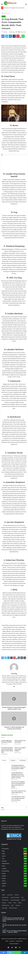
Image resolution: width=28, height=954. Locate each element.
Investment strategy (15, 900)
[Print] (25, 658)
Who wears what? (13, 908)
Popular (13, 760)
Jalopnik (23, 900)
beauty (3, 894)
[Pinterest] (14, 658)
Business (4, 861)
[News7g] (10, 3)
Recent (4, 760)
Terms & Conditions (14, 943)
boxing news (10, 894)
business (17, 894)
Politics (19, 902)
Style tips (18, 905)
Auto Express (5, 848)
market (9, 902)
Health (3, 885)
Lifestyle (4, 868)
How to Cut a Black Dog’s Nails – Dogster (20, 749)
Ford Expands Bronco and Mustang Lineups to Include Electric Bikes (18, 767)
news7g (5, 32)
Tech (3, 858)
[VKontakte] (19, 658)
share (12, 905)
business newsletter (15, 897)
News (3, 851)
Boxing (3, 878)
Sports (3, 856)
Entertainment (5, 863)
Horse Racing (5, 871)
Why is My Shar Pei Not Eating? (20, 741)
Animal (8, 13)
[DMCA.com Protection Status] (14, 837)
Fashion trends (5, 900)
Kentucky (4, 902)
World (3, 853)
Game (3, 866)
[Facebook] (2, 658)
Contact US (12, 941)
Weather (4, 883)
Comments (23, 760)
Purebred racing (5, 905)
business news (5, 897)
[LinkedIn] (8, 658)
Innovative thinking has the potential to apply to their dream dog (7, 750)
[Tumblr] (11, 658)
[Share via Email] (22, 658)
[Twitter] (5, 658)
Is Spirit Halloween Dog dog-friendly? (6, 741)
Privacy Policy (19, 941)
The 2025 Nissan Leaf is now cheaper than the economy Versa (18, 798)
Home (4, 13)
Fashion (4, 876)
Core (22, 897)
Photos (4, 881)
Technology (4, 908)
